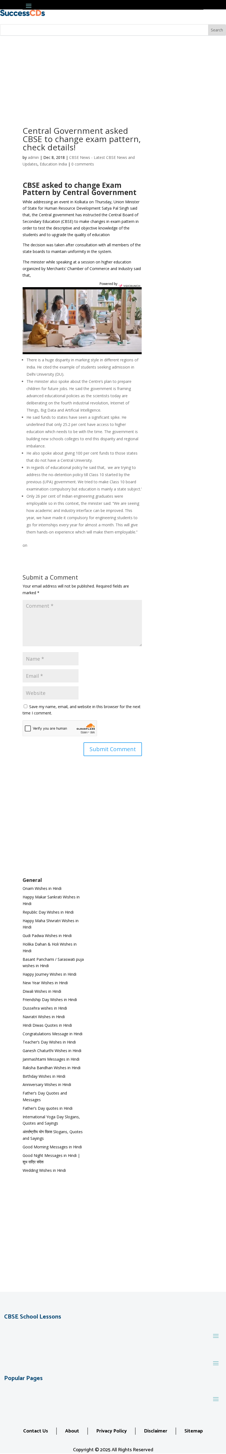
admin (33, 157)
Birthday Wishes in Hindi (44, 1076)
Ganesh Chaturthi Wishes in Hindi (52, 1050)
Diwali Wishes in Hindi (42, 991)
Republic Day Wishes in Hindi (48, 912)
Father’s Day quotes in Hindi (47, 1108)
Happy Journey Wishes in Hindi (49, 974)
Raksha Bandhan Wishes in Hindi (51, 1067)
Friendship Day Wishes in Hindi (50, 999)
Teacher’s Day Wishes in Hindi (49, 1042)
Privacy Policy (111, 1431)
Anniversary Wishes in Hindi (47, 1084)
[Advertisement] (113, 77)
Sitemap (193, 1431)
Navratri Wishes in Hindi (44, 1016)
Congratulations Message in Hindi (52, 1033)
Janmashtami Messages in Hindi (51, 1059)
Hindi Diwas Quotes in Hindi (48, 1025)
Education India (53, 164)
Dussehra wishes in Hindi (45, 1008)
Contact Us (35, 1431)
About (72, 1431)
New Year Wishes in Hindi (45, 982)
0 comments (82, 164)
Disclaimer (155, 1431)
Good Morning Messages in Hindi (52, 1146)
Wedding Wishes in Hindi (44, 1170)
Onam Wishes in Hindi (42, 888)
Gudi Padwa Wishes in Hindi (47, 935)
